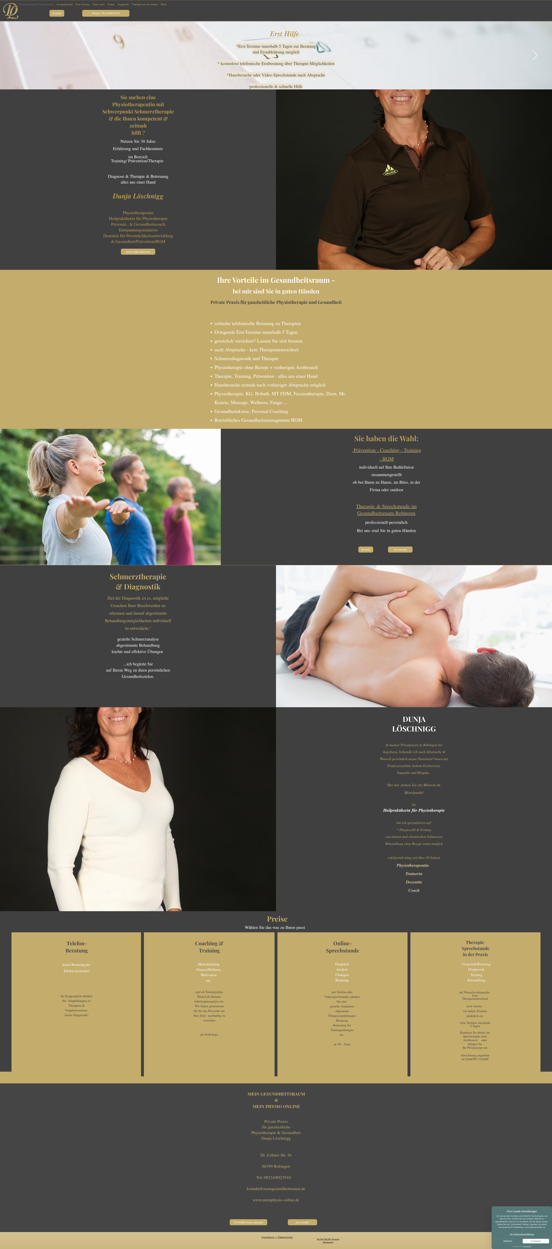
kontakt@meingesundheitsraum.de (276, 1188)
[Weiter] (535, 55)
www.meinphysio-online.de (276, 1199)
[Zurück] (16, 55)
